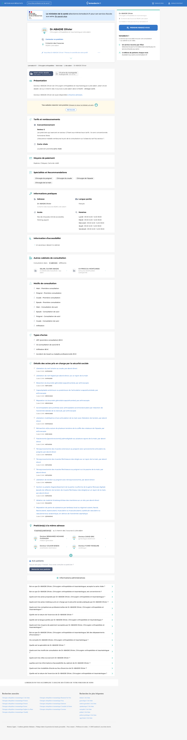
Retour (13, 3)
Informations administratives (72, 578)
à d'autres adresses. (75, 95)
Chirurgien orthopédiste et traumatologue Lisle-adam (70, 32)
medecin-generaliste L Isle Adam (88, 703)
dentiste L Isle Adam (85, 698)
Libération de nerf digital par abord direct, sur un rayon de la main (62, 376)
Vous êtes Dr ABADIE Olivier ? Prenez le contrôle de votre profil (66, 52)
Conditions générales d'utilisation (26, 727)
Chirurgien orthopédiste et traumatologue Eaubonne (53, 703)
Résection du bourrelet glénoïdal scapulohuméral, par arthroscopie (62, 383)
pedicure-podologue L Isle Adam (88, 715)
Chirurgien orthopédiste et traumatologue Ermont (14, 706)
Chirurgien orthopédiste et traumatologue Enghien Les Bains (17, 709)
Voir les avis (71, 110)
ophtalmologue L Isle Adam (87, 706)
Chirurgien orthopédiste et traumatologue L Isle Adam (16, 698)
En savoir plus (61, 16)
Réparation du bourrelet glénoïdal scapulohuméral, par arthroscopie (62, 400)
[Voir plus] (71, 555)
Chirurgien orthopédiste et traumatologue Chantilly (15, 712)
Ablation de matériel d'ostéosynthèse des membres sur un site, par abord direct (67, 500)
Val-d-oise (59, 65)
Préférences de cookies (82, 727)
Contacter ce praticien (54, 39)
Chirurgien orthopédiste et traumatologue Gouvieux (53, 709)
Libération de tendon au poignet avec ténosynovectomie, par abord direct (65, 480)
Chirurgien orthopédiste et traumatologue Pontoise (15, 700)
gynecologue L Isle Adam (86, 700)
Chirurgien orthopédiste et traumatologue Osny (52, 700)
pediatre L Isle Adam (85, 712)
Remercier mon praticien (41, 569)
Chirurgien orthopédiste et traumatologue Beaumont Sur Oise (55, 698)
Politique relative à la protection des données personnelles (50, 727)
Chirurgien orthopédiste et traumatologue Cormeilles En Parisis (56, 706)
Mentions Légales (11, 727)
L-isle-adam (68, 65)
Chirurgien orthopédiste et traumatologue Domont (15, 703)
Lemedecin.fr (32, 65)
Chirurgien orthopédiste (46, 65)
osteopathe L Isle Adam (86, 709)
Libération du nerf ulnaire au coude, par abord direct (56, 368)
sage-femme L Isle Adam (86, 718)
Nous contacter (71, 727)
